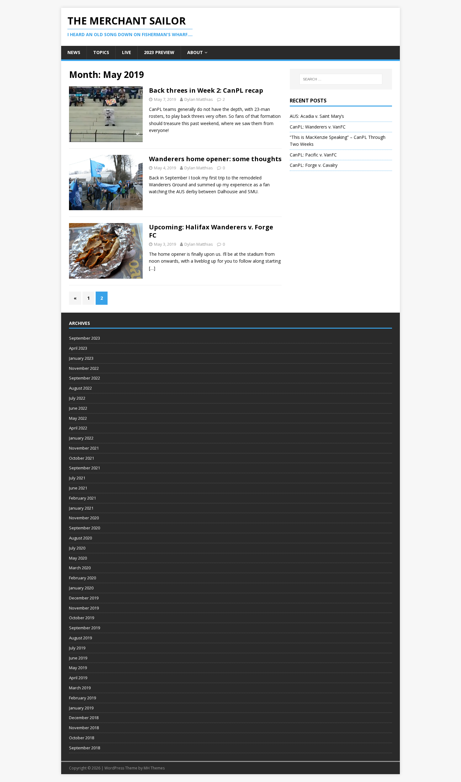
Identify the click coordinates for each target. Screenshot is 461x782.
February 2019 (82, 698)
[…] (152, 268)
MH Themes (154, 768)
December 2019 (83, 598)
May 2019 (78, 667)
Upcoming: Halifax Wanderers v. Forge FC (211, 231)
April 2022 (78, 428)
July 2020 (77, 548)
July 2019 (77, 648)
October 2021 (81, 458)
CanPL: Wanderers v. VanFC (318, 127)
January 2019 (81, 708)
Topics (101, 52)
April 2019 (78, 678)
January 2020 (81, 588)
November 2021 (84, 448)
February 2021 (82, 498)
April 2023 (78, 348)
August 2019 (80, 638)
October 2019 (81, 618)
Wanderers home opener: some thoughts (215, 159)
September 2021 (84, 468)
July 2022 (77, 398)
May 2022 (78, 418)
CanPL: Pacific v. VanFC (313, 155)
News (73, 52)
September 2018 (84, 748)
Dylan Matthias (198, 99)
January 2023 (81, 358)
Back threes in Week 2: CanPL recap (206, 90)
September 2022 (84, 378)
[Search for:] (341, 79)
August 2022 (80, 388)
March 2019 (80, 688)
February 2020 (82, 578)
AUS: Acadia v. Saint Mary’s (317, 116)
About (195, 52)
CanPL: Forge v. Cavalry (313, 165)
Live (126, 52)
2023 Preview (159, 52)
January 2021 (81, 508)
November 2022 (84, 368)
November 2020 (84, 518)
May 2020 (78, 558)
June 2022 (78, 408)
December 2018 (83, 717)
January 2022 (81, 438)
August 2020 (80, 538)
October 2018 (81, 738)
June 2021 (78, 488)
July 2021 (77, 478)
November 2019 (84, 608)
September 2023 (84, 338)
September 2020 (84, 528)
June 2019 (78, 658)
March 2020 (80, 568)
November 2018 (84, 727)
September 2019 (84, 628)
